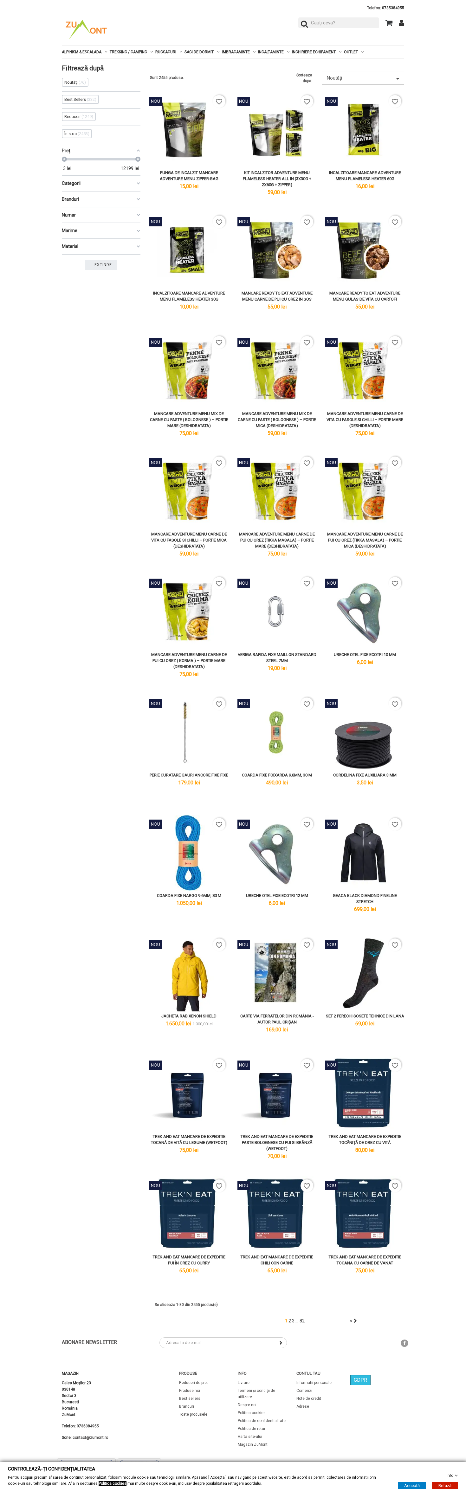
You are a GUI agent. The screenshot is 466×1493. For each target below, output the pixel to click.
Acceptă (412, 1485)
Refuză (444, 1485)
